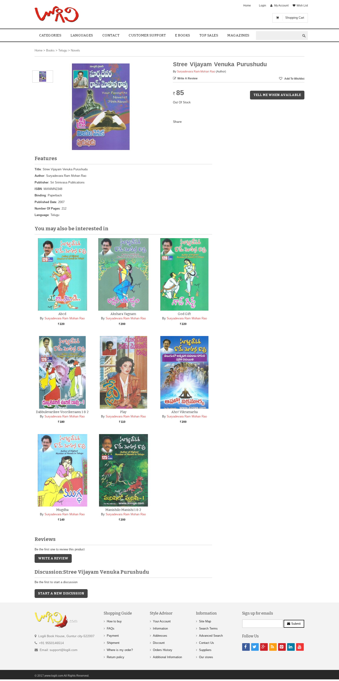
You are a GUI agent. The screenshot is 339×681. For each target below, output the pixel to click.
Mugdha (62, 510)
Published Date (45, 202)
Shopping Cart (294, 17)
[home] (57, 14)
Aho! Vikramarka (184, 412)
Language (42, 215)
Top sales (208, 35)
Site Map (205, 621)
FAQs (110, 628)
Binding (40, 195)
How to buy (114, 621)
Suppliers (205, 650)
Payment (113, 635)
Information (160, 628)
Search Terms (208, 628)
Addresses (160, 635)
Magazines (238, 35)
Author (39, 175)
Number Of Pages (47, 208)
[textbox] (278, 35)
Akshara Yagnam (123, 314)
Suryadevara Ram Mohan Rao (196, 71)
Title (38, 169)
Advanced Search (211, 635)
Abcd (62, 314)
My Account (281, 5)
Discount (159, 643)
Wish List (302, 5)
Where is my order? (120, 650)
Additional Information (167, 657)
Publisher (41, 182)
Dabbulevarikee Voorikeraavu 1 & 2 (62, 412)
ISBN (38, 189)
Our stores (206, 657)
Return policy (115, 657)
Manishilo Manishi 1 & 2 (123, 510)
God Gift (184, 314)
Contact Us (206, 643)
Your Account (162, 621)
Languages (82, 35)
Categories (50, 35)
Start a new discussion (61, 593)
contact (111, 35)
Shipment (113, 643)
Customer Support (147, 35)
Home (247, 5)
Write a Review (187, 78)
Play (123, 412)
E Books (182, 35)
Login (262, 5)
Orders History (162, 650)
